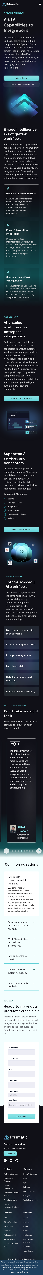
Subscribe (10, 1153)
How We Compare (30, 1174)
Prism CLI (7, 1231)
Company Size (14, 1091)
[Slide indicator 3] (21, 851)
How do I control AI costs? (17, 957)
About (25, 1218)
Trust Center (28, 1251)
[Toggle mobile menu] (40, 4)
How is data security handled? (18, 985)
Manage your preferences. (19, 1272)
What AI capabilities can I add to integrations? (18, 942)
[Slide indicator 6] (30, 851)
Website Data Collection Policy (19, 1270)
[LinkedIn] (5, 1160)
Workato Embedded (30, 1200)
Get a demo (21, 78)
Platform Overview (11, 1174)
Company (12, 1081)
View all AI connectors (21, 529)
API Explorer (8, 1227)
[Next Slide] (39, 851)
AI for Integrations (10, 1200)
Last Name (13, 1059)
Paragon (26, 1196)
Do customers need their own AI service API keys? (18, 925)
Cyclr (25, 1183)
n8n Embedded (29, 1191)
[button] (21, 632)
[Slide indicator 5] (27, 851)
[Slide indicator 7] (32, 851)
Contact (26, 1222)
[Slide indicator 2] (18, 851)
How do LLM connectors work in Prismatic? (17, 880)
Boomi (25, 1178)
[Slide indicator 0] (12, 851)
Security (26, 1247)
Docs (6, 1218)
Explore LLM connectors (21, 398)
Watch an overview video (20, 84)
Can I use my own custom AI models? (17, 971)
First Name (13, 1048)
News (25, 1231)
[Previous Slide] (6, 851)
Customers (27, 1235)
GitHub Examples (10, 1222)
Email (10, 1070)
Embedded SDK (10, 1235)
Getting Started (9, 1239)
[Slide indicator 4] (24, 851)
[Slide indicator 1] (15, 851)
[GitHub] (16, 1160)
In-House (26, 1187)
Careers (26, 1227)
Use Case (12, 1100)
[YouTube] (11, 1160)
